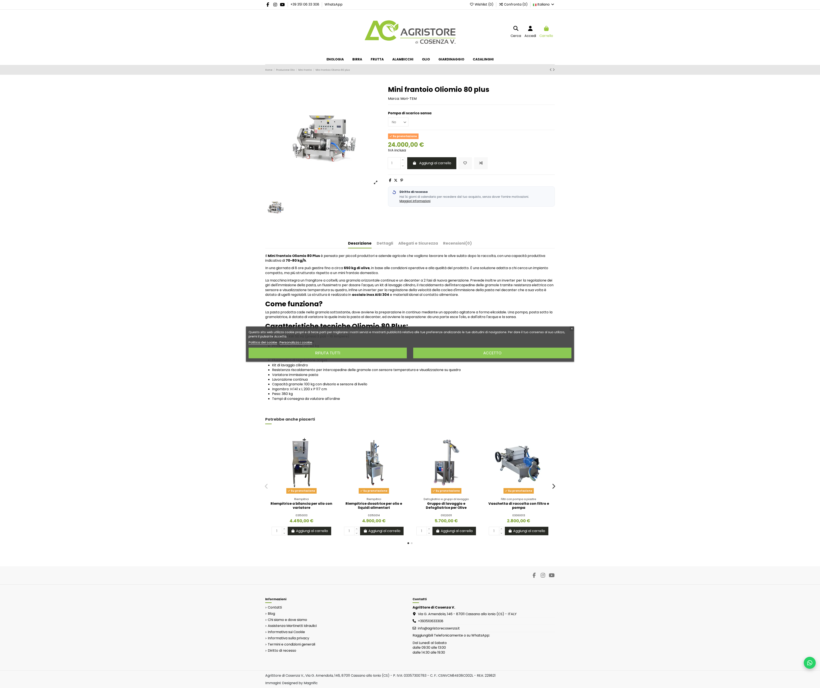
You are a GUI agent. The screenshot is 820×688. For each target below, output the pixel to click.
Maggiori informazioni (415, 201)
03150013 (302, 515)
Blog (271, 613)
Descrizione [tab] (360, 243)
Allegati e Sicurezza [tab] (418, 243)
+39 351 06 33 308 (305, 4)
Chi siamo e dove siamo (287, 620)
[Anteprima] (330, 452)
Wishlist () (484, 4)
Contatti (275, 607)
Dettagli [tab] (385, 243)
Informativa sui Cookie (286, 632)
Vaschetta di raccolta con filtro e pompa (518, 505)
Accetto (492, 352)
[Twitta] (395, 180)
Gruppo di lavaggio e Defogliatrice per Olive (446, 505)
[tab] (457, 244)
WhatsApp (334, 4)
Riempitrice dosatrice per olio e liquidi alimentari (374, 505)
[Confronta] (330, 445)
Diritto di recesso (282, 650)
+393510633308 (430, 621)
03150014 (374, 515)
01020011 (446, 515)
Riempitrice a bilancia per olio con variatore (301, 505)
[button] (408, 543)
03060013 (518, 515)
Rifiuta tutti (327, 352)
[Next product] (554, 69)
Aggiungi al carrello (435, 163)
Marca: (394, 98)
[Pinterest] (401, 180)
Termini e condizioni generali (291, 644)
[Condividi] (390, 180)
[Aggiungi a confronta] (481, 163)
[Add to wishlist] (465, 163)
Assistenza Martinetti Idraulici (292, 625)
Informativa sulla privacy (288, 638)
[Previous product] (551, 69)
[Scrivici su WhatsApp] (810, 663)
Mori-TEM (408, 98)
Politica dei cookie (263, 342)
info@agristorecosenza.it (439, 628)
